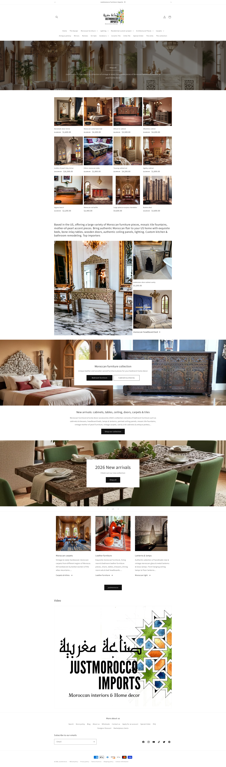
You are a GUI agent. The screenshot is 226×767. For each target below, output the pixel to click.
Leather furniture (102, 575)
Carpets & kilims (63, 575)
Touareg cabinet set (120, 168)
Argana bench (59, 207)
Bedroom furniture (99, 378)
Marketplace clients (121, 728)
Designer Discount (104, 728)
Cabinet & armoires (126, 378)
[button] (56, 17)
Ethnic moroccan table (92, 168)
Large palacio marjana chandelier (125, 207)
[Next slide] (118, 509)
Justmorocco (63, 761)
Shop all (113, 67)
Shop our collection (113, 431)
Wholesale (106, 724)
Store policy (80, 724)
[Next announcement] (171, 2)
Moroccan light (141, 575)
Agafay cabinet (148, 168)
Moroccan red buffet (91, 207)
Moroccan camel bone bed (93, 129)
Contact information (122, 761)
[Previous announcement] (55, 2)
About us (96, 724)
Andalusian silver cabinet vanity (144, 282)
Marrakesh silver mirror (62, 129)
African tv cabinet (119, 129)
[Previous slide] (107, 509)
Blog (89, 724)
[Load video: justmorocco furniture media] (113, 657)
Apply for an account (130, 724)
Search (71, 724)
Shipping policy (108, 761)
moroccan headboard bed (145, 332)
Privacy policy (84, 761)
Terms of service (96, 761)
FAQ (154, 724)
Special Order (145, 724)
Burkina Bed (147, 207)
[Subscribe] (93, 742)
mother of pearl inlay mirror (64, 168)
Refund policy (74, 761)
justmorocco (113, 587)
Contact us (116, 724)
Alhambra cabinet (149, 129)
